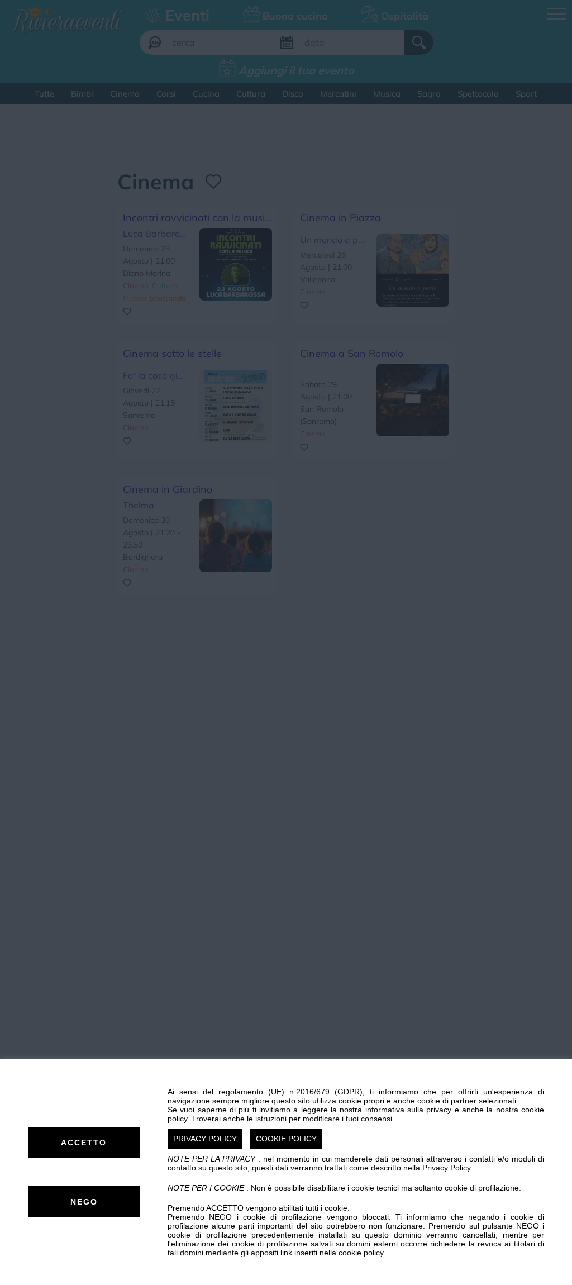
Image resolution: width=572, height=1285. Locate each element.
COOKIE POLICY (286, 1138)
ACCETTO (84, 1142)
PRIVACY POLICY (205, 1138)
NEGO (84, 1201)
